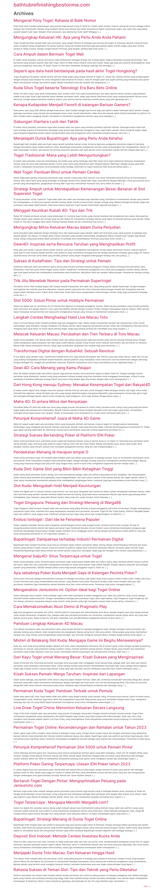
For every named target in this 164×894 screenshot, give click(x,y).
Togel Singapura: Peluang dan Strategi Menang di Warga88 (67, 502)
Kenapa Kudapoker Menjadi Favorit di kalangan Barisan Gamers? (72, 104)
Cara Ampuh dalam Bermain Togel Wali (49, 54)
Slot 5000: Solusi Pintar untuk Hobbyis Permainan (59, 300)
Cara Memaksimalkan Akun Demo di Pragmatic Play (60, 606)
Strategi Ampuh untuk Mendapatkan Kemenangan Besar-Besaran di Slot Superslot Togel (79, 191)
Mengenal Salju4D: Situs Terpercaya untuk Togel (58, 556)
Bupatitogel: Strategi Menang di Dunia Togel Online (60, 819)
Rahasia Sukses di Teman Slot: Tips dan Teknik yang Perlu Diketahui (75, 869)
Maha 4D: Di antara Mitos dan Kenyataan (50, 401)
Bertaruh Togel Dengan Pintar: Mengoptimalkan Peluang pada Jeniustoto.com (70, 783)
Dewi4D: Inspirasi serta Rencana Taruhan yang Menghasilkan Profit (75, 244)
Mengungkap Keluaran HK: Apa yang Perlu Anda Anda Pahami (70, 37)
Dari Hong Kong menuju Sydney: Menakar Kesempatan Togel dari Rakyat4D (82, 384)
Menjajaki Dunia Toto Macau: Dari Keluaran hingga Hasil (64, 852)
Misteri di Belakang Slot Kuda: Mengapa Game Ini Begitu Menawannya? (78, 640)
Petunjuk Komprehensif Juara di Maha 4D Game (57, 418)
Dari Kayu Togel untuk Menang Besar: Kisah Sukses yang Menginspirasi (78, 657)
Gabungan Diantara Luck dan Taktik (46, 121)
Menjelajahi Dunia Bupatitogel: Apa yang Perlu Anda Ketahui (68, 138)
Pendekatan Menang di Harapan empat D (51, 452)
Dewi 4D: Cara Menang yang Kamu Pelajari (52, 367)
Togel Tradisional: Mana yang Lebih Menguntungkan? (62, 155)
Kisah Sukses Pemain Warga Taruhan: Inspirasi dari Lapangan (69, 674)
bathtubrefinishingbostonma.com (52, 5)
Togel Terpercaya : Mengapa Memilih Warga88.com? (61, 802)
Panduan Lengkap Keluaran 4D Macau (48, 623)
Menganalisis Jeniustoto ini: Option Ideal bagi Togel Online (67, 589)
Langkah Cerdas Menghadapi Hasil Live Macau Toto (61, 317)
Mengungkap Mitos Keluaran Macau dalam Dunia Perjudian (67, 227)
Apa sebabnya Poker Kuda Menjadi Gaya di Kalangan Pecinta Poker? (75, 572)
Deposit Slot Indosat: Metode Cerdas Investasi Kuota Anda (67, 836)
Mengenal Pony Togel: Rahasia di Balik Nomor (55, 20)
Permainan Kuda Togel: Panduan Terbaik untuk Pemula (63, 690)
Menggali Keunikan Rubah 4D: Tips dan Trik (53, 210)
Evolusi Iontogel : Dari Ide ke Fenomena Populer (57, 519)
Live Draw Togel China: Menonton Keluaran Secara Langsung (69, 707)
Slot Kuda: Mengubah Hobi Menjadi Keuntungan (57, 485)
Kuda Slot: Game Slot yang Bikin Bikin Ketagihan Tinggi (63, 469)
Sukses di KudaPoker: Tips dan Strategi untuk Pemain (62, 261)
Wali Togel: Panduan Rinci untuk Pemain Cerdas (57, 172)
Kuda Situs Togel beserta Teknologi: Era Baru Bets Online (65, 87)
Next (147, 886)
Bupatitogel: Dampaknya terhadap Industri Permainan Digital (68, 539)
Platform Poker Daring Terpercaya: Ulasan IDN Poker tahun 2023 (72, 764)
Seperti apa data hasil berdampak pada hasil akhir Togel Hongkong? (75, 71)
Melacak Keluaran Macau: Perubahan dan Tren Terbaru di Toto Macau (77, 334)
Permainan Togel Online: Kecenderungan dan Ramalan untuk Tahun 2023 (80, 727)
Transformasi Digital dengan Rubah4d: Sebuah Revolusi (64, 351)
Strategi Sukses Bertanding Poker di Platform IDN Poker (64, 435)
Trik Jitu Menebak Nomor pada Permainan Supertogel (62, 280)
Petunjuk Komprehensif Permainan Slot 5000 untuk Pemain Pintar (73, 747)
